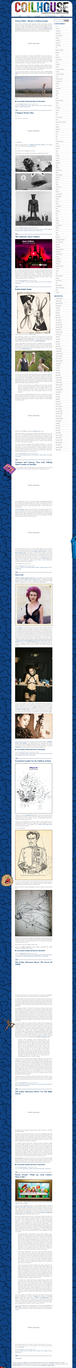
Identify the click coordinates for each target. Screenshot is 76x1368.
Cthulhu (57, 83)
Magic (57, 165)
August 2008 (58, 420)
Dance (57, 90)
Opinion (57, 191)
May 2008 (58, 428)
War (56, 282)
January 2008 (58, 437)
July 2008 (58, 423)
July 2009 (58, 394)
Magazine (37, 16)
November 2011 (59, 327)
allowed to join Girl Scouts (40, 551)
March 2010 (58, 375)
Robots (57, 227)
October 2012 (58, 300)
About (20, 16)
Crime (57, 76)
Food (57, 119)
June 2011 (58, 339)
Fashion (57, 110)
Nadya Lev (22, 565)
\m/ (56, 26)
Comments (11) (26, 1085)
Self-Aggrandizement (60, 239)
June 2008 (58, 425)
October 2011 (58, 329)
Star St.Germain (33, 1362)
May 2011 (58, 341)
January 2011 (58, 351)
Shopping (58, 246)
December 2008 (59, 411)
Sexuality (41, 567)
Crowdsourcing (25, 454)
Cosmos (27, 281)
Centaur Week (59, 59)
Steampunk (58, 251)
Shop (62, 16)
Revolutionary (59, 225)
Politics (37, 567)
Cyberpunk (58, 88)
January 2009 (58, 408)
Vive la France (59, 280)
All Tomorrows (59, 35)
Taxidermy (58, 258)
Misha (26, 1203)
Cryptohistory (36, 954)
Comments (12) (18, 1352)
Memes (57, 172)
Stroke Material (35, 956)
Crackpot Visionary (28, 229)
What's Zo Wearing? (60, 287)
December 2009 (59, 382)
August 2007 (58, 449)
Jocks (57, 153)
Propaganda (58, 206)
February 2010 (59, 377)
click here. (48, 1305)
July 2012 (58, 308)
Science (57, 234)
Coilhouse (58, 64)
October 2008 (58, 416)
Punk (57, 208)
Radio (45, 454)
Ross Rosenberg (23, 280)
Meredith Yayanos (23, 104)
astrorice (45, 501)
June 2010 (58, 368)
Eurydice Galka (46, 371)
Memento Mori (59, 170)
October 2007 (58, 444)
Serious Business (59, 242)
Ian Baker (52, 1362)
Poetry (57, 201)
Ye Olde (57, 292)
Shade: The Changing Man (42, 1297)
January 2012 (58, 322)
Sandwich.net (44, 1365)
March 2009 (58, 404)
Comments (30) (32, 754)
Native (57, 184)
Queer (57, 213)
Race (57, 215)
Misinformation (59, 174)
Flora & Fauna (41, 1084)
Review (19, 956)
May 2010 (58, 370)
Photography (58, 196)
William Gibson (18, 1306)
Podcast (41, 454)
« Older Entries (18, 1358)
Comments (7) (39, 230)
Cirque (57, 62)
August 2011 (58, 334)
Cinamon (20, 627)
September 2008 (59, 418)
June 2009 (58, 396)
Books (57, 54)
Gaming (44, 954)
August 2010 (58, 363)
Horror (41, 229)
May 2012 (58, 312)
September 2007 (59, 447)
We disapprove (59, 285)
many (30, 339)
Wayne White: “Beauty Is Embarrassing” (31, 21)
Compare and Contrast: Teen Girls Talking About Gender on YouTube (33, 463)
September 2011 (59, 332)
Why (34, 230)
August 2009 (58, 392)
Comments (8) (18, 568)
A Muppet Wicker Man (24, 113)
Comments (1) (27, 106)
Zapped (36, 1296)
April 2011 (58, 344)
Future (34, 1350)
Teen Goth (19, 575)
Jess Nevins (19, 142)
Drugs (27, 753)
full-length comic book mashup (37, 144)
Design (33, 105)
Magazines (58, 162)
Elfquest (34, 707)
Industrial (58, 146)
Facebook (35, 431)
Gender (22, 567)
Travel (57, 270)
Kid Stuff (40, 105)
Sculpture (50, 105)
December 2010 (59, 353)
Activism (57, 28)
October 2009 (58, 387)
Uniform (57, 278)
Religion (57, 220)
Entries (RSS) (51, 1365)
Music (38, 454)
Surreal (57, 256)
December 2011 (59, 324)
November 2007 (59, 442)
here (41, 582)
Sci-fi (45, 281)
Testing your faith (27, 230)
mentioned (20, 339)
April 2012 (58, 315)
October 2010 (58, 358)
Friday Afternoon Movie (27, 1168)
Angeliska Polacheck (29, 577)
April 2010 (58, 372)
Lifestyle (57, 158)
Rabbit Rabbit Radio (23, 289)
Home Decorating (59, 141)
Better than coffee (59, 50)
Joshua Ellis (28, 1212)
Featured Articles (50, 16)
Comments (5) (18, 283)
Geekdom (37, 229)
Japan (57, 150)
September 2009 (59, 389)
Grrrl (25, 567)
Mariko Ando (32, 334)
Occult (57, 189)
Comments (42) (45, 956)
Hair (42, 753)
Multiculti (58, 177)
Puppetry (45, 105)
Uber (32, 230)
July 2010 (58, 365)
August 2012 (58, 305)
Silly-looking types (19, 230)
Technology (49, 454)
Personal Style (59, 194)
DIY (56, 95)
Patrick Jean (21, 1347)
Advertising (22, 954)
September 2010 (59, 360)
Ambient (57, 38)
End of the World (28, 1350)
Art (26, 105)
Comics (22, 229)
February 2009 (59, 406)
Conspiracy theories (60, 69)
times (33, 339)
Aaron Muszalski (20, 509)
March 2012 (58, 317)
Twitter (24, 431)
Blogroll (57, 52)
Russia (57, 230)
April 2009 (58, 401)
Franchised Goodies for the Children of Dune (33, 761)
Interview (58, 148)
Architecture (58, 45)
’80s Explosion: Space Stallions (27, 237)
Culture (29, 105)
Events (30, 753)
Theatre (21, 106)
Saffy (50, 711)
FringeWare (17, 747)
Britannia (58, 57)
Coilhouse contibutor (19, 577)
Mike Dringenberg (32, 641)
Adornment (22, 753)
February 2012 (59, 320)
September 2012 (59, 303)
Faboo (30, 454)
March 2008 (58, 432)
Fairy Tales (58, 107)
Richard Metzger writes (20, 552)
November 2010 (59, 356)
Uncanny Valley (59, 275)
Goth (37, 753)
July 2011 (58, 336)
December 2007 (59, 440)
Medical (57, 167)
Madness (33, 567)
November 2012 (59, 298)
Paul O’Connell (32, 146)
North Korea (58, 186)
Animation (23, 105)
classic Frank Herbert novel (45, 824)
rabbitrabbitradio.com (26, 348)
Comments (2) (48, 1168)
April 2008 (58, 430)
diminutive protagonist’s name (43, 1036)
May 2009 (58, 399)
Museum (57, 179)
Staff (28, 16)
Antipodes (58, 42)
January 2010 (58, 380)
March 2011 (58, 346)
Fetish (57, 112)
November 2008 (59, 413)
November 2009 (59, 384)
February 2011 (59, 348)
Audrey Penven (45, 558)
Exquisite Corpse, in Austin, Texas (31, 579)
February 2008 (59, 435)
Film (36, 105)
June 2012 (58, 310)
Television (17, 106)
